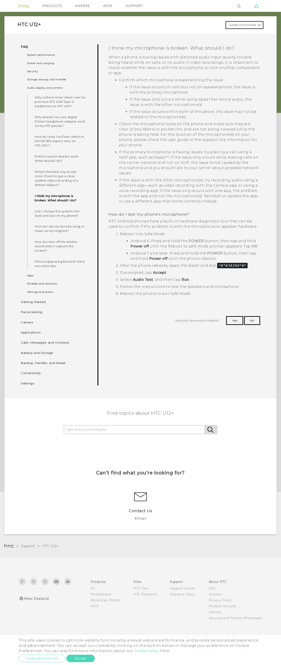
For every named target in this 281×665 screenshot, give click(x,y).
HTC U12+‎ (50, 546)
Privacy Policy (220, 600)
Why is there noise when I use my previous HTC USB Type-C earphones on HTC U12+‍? (60, 102)
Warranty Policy (183, 594)
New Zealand (36, 599)
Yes (234, 320)
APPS (108, 6)
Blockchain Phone (105, 600)
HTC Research (145, 594)
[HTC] (24, 6)
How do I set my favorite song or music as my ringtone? (59, 228)
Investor (215, 594)
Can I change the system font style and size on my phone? (57, 213)
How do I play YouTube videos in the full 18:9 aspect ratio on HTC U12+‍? (59, 141)
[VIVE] (256, 6)
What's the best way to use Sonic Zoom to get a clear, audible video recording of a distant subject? (56, 178)
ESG (212, 588)
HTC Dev (140, 588)
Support (28, 546)
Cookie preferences (41, 658)
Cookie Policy (146, 651)
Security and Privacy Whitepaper (236, 618)
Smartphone (101, 594)
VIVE (95, 606)
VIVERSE (82, 6)
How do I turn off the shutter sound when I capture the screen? (56, 246)
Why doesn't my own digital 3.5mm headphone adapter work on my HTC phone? (60, 121)
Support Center (182, 588)
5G (93, 588)
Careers (215, 612)
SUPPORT (134, 6)
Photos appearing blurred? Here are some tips (60, 264)
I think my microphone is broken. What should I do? (56, 198)
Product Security (222, 606)
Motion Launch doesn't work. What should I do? (57, 158)
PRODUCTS (52, 6)
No (252, 320)
